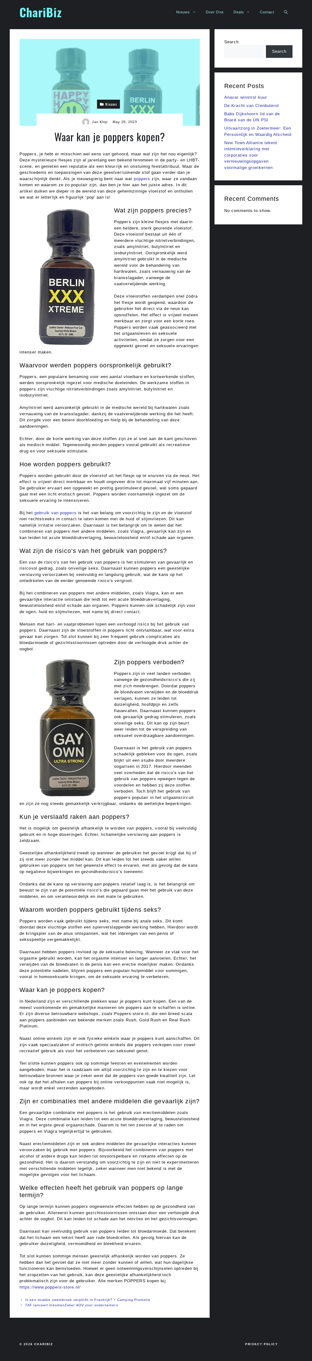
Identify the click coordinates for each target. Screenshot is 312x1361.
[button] (285, 12)
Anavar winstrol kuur (245, 97)
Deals (239, 12)
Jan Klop (99, 122)
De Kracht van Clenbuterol (251, 105)
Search (231, 42)
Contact (267, 12)
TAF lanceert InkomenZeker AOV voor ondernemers (71, 1305)
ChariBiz (41, 12)
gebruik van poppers (55, 513)
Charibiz (43, 1344)
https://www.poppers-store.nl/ (50, 1287)
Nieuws (183, 12)
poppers (141, 179)
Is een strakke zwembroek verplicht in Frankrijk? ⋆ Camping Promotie (87, 1300)
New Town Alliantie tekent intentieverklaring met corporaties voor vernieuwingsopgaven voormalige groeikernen (250, 155)
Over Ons (215, 12)
